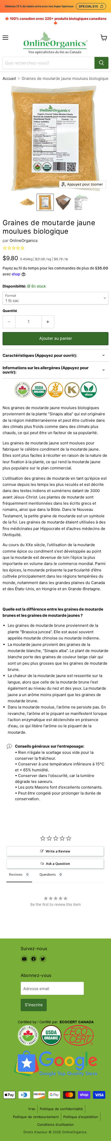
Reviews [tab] (15, 874)
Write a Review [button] (58, 851)
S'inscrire (34, 1004)
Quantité (10, 311)
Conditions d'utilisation (55, 1124)
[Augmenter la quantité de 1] (48, 321)
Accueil (9, 78)
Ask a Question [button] (58, 863)
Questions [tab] (47, 874)
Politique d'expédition (80, 1117)
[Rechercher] (101, 63)
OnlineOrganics (24, 240)
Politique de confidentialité (61, 1109)
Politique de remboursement (36, 1117)
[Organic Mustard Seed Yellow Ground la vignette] (27, 202)
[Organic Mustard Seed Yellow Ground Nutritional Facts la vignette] (81, 202)
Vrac (31, 1109)
